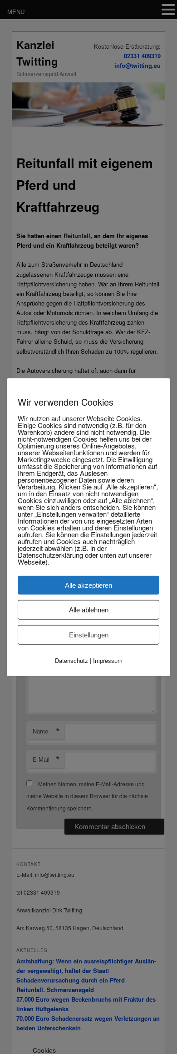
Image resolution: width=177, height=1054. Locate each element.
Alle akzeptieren (88, 585)
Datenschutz (71, 660)
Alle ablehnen (88, 610)
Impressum (108, 660)
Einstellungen (88, 635)
